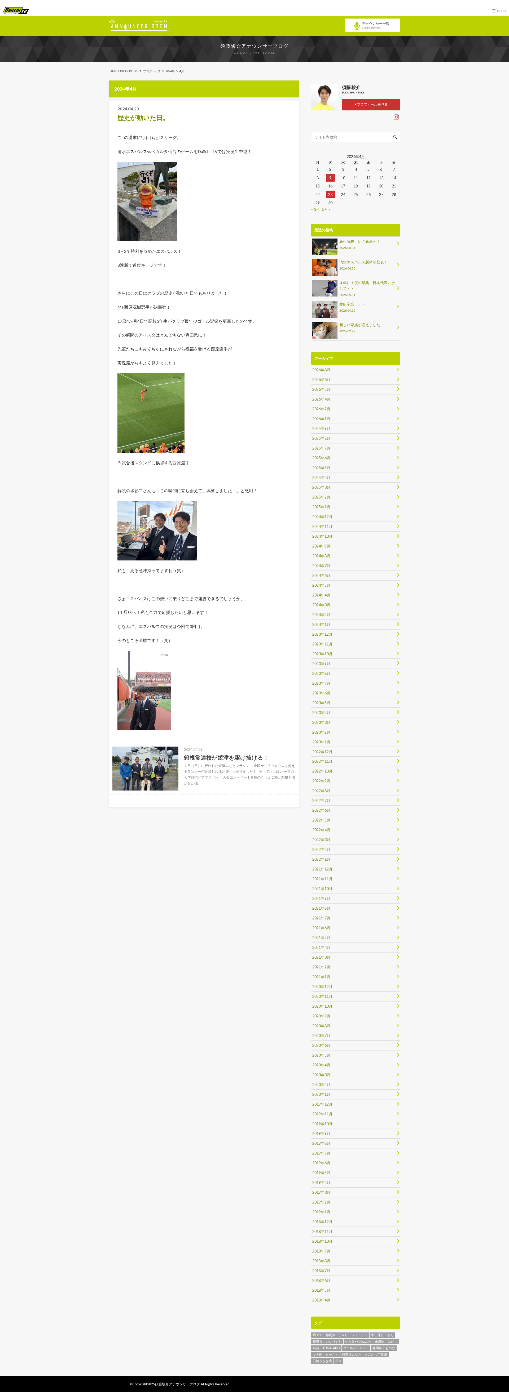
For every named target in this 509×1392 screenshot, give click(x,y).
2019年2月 (321, 1202)
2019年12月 (322, 1104)
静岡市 (377, 1348)
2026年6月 (321, 379)
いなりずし (334, 1342)
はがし (392, 1342)
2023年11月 (322, 644)
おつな (390, 1348)
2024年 (170, 71)
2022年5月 (321, 820)
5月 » (326, 209)
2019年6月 (321, 1163)
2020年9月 (321, 1016)
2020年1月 (321, 1094)
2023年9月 (321, 663)
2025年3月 (321, 487)
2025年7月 (321, 448)
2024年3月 (321, 605)
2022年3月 (321, 839)
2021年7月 (321, 918)
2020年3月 (321, 1074)
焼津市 (317, 1342)
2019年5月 (321, 1172)
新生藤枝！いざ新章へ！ (359, 244)
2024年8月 (321, 556)
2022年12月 (322, 751)
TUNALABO (331, 1348)
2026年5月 (321, 389)
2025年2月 (321, 497)
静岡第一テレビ (337, 1335)
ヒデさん (332, 1355)
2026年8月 (321, 369)
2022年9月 (321, 781)
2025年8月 (321, 438)
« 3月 (315, 209)
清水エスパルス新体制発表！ (363, 265)
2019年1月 (321, 1212)
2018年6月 (321, 1280)
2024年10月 (322, 536)
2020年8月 (321, 1025)
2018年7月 (321, 1270)
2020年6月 (321, 1045)
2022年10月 (322, 771)
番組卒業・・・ (352, 307)
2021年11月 (322, 879)
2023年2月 (321, 732)
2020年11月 (322, 996)
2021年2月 (321, 967)
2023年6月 (321, 693)
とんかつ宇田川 (376, 1355)
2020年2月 (321, 1084)
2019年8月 (321, 1143)
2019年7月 (321, 1153)
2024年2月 (321, 614)
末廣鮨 (379, 1342)
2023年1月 (321, 742)
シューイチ (359, 1335)
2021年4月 (321, 947)
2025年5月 (321, 467)
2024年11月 (322, 526)
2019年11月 (322, 1114)
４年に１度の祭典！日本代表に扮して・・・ (367, 288)
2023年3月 (321, 722)
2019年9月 (321, 1133)
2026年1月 (321, 418)
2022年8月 (321, 790)
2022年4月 (321, 830)
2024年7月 (321, 565)
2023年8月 (321, 673)
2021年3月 (321, 957)
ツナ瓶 (317, 1355)
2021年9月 (321, 898)
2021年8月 (321, 908)
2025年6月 (321, 458)
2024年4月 (321, 595)
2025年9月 (321, 428)
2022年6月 (321, 810)
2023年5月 (321, 703)
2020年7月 (321, 1035)
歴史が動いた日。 (143, 117)
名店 (316, 1348)
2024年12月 (322, 516)
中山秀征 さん (382, 1335)
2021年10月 (322, 888)
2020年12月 (322, 986)
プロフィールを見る (372, 104)
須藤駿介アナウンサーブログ (254, 46)
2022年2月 (321, 849)
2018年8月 (321, 1261)
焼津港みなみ (351, 1355)
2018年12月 (322, 1221)
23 (330, 194)
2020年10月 (322, 1006)
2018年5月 (321, 1290)
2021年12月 (322, 869)
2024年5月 (321, 585)
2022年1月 (321, 859)
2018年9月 (321, 1251)
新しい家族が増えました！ (361, 327)
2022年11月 (322, 761)
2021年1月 (321, 977)
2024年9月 (321, 546)
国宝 (338, 1361)
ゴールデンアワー (356, 1348)
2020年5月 (321, 1055)
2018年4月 (321, 1300)
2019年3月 (321, 1192)
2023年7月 (321, 683)
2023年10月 (322, 654)
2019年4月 (321, 1182)
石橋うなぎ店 (322, 1361)
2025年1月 (321, 507)
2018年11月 (322, 1231)
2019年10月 (322, 1123)
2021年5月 (321, 937)
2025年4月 (321, 477)
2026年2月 (321, 409)
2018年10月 (322, 1241)
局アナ (317, 1335)
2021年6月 (321, 928)
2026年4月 (321, 399)
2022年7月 (321, 800)
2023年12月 (322, 634)
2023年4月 (321, 712)
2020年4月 (321, 1065)
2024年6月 (321, 575)
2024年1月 (321, 624)
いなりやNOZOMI (358, 1342)
